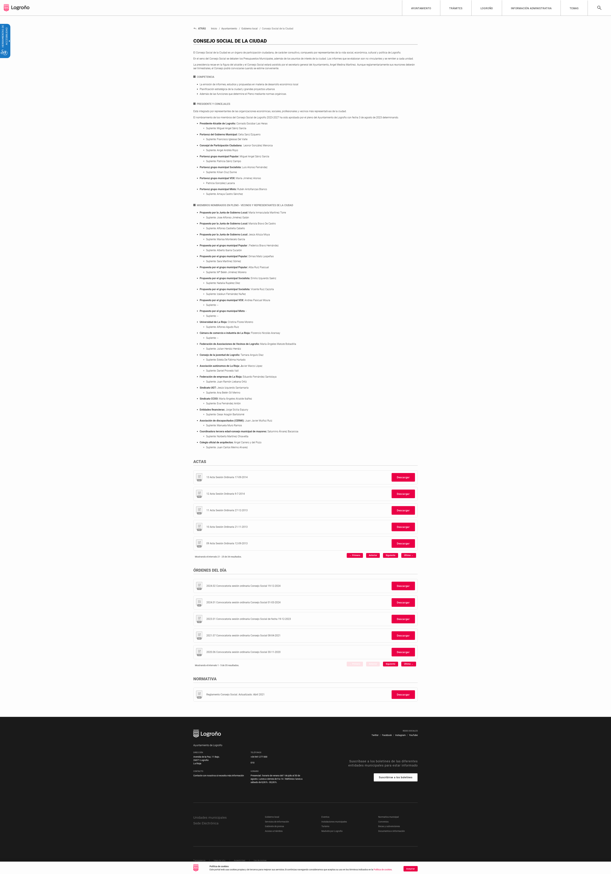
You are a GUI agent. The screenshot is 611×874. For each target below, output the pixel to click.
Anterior (373, 555)
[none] (6, 7)
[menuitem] (421, 8)
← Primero (354, 555)
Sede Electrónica (206, 823)
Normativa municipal (388, 817)
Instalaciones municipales (334, 821)
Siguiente (390, 555)
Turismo (325, 826)
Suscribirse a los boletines (395, 777)
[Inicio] (20, 7)
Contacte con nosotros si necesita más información (218, 775)
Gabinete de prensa (274, 826)
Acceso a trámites (274, 831)
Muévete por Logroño (332, 831)
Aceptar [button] (410, 868)
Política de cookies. (383, 869)
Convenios (383, 821)
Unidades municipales (210, 817)
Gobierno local (272, 817)
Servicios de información (277, 821)
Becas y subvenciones (389, 826)
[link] (599, 8)
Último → (408, 555)
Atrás (199, 28)
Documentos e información (391, 831)
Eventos (325, 817)
